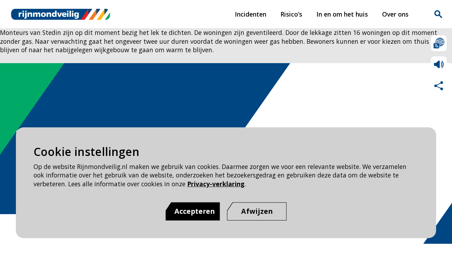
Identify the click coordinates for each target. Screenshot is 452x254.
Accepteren (194, 211)
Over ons (395, 14)
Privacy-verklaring (215, 184)
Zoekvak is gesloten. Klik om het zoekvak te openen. (438, 14)
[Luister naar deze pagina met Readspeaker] (439, 64)
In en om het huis (342, 14)
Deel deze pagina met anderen (439, 85)
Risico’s (291, 14)
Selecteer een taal (439, 43)
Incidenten (250, 14)
